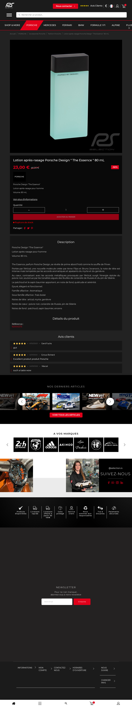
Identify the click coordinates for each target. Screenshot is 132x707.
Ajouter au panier (66, 217)
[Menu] (40, 703)
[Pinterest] (32, 228)
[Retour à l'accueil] (14, 703)
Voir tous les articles (66, 415)
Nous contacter (64, 6)
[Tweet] (28, 228)
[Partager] (25, 228)
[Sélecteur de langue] (111, 6)
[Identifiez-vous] (117, 6)
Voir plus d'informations (25, 199)
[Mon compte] (118, 703)
